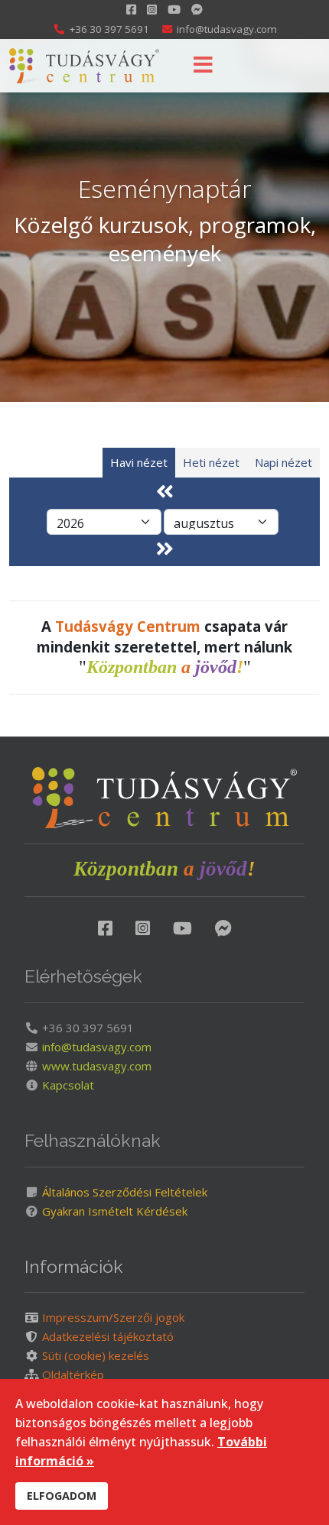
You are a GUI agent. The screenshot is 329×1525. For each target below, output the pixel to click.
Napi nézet (283, 462)
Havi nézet (139, 462)
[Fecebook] (105, 927)
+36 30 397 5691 (109, 29)
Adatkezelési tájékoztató (106, 1336)
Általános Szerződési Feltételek (123, 1192)
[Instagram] (152, 9)
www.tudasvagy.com (95, 1065)
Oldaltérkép (71, 1374)
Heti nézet (211, 462)
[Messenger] (223, 927)
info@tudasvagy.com (227, 29)
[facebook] (131, 9)
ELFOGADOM (61, 1495)
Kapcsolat (66, 1085)
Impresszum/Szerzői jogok (111, 1317)
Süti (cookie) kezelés (94, 1355)
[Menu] (202, 65)
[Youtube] (174, 9)
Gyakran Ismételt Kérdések (113, 1211)
